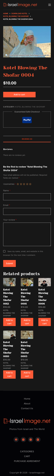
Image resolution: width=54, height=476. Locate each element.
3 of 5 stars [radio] (24, 184)
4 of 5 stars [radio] (27, 184)
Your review (10, 219)
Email (6, 205)
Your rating (9, 184)
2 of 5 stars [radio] (21, 184)
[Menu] (49, 5)
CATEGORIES (27, 451)
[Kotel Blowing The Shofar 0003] (27, 335)
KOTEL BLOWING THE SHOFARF (30, 107)
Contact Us (27, 408)
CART (27, 456)
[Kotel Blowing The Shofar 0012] (9, 282)
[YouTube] (38, 439)
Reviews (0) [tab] (27, 139)
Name (7, 190)
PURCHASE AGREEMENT (27, 461)
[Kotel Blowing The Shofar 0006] (44, 282)
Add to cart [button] (9, 322)
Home (27, 398)
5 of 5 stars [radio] (30, 184)
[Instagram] (30, 439)
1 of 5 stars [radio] (18, 184)
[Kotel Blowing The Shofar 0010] (9, 335)
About (27, 403)
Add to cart (19, 94)
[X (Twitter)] (23, 439)
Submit (9, 263)
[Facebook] (16, 439)
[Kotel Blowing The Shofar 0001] (27, 282)
